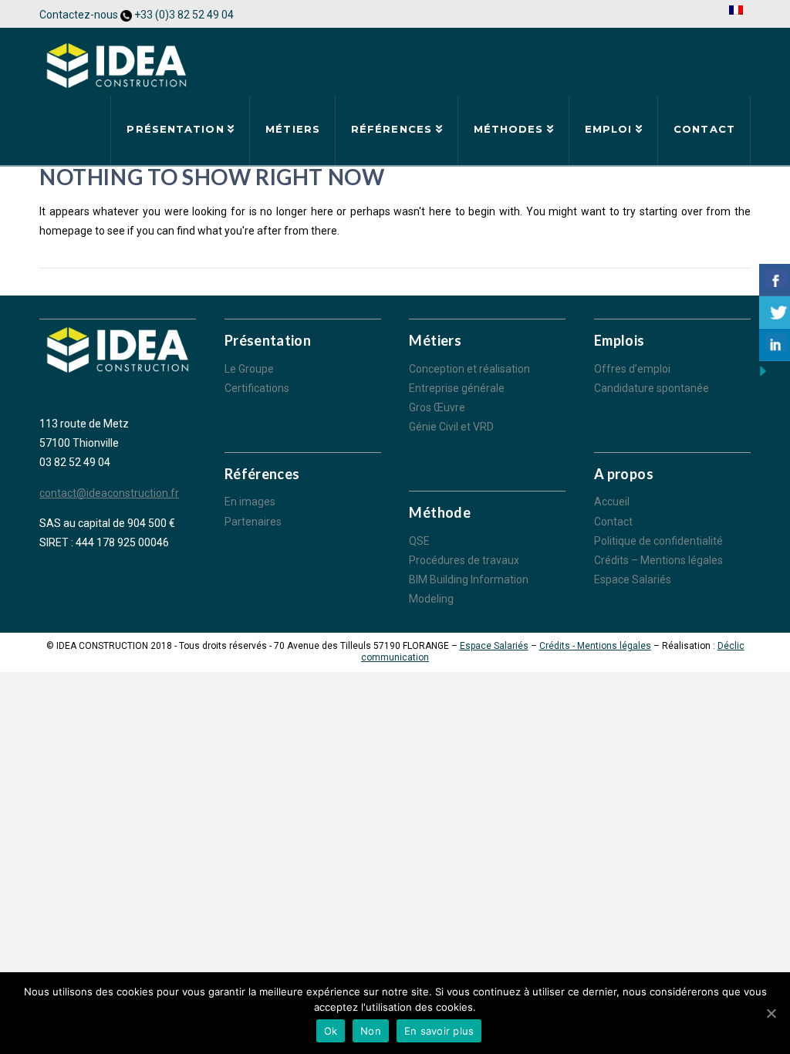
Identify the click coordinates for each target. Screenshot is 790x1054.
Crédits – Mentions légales (658, 560)
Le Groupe (249, 369)
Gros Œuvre (437, 407)
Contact (613, 521)
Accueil (612, 501)
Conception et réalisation (469, 369)
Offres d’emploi (632, 369)
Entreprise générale (457, 388)
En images (250, 501)
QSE (419, 541)
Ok (331, 1031)
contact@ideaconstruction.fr (109, 493)
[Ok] (770, 1013)
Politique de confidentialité (658, 541)
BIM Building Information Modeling (468, 589)
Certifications (257, 388)
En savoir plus (439, 1031)
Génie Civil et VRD (451, 427)
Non (370, 1031)
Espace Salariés (632, 579)
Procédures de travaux (464, 560)
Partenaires (253, 521)
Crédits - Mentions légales (595, 645)
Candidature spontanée (651, 388)
